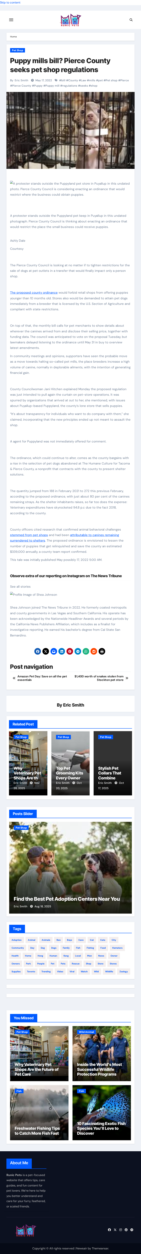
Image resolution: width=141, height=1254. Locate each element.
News (101, 955)
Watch (84, 971)
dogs (53, 947)
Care (81, 940)
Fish (19, 1091)
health (15, 955)
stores (113, 963)
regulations (69, 86)
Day (32, 947)
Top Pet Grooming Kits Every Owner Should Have (69, 775)
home (28, 955)
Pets (63, 963)
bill (63, 80)
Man (89, 955)
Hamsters (117, 947)
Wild (96, 971)
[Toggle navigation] (11, 20)
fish (78, 947)
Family (66, 947)
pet (100, 80)
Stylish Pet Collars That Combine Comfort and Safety (110, 778)
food (103, 947)
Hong (40, 955)
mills (92, 80)
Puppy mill (52, 86)
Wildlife (109, 971)
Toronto (31, 971)
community (18, 947)
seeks (84, 86)
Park (28, 963)
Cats (102, 940)
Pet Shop (17, 50)
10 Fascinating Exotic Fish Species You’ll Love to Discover (101, 1128)
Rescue (75, 963)
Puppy (38, 86)
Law (83, 80)
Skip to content (10, 2)
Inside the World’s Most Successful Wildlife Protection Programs (99, 1069)
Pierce (124, 80)
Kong (66, 955)
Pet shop (112, 80)
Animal (31, 940)
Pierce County (21, 86)
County (73, 80)
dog (43, 947)
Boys (69, 940)
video (60, 971)
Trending (46, 971)
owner (114, 955)
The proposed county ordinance (34, 293)
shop (94, 86)
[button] (127, 867)
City (114, 940)
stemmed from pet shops (29, 535)
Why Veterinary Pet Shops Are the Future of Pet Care (27, 778)
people (40, 963)
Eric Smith (21, 80)
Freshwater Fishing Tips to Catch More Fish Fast (37, 1130)
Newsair (81, 1248)
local (78, 955)
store (100, 963)
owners (16, 963)
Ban (59, 940)
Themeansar (100, 1248)
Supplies (16, 971)
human (53, 955)
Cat (92, 940)
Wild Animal (86, 1032)
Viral (72, 971)
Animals (46, 940)
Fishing (90, 947)
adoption (16, 940)
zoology (124, 971)
